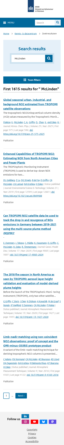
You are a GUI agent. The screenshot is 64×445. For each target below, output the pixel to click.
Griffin (32, 122)
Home (6, 33)
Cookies (32, 437)
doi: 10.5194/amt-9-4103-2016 (42, 374)
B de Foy (36, 180)
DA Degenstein (10, 363)
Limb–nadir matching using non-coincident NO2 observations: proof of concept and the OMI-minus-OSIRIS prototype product (30, 341)
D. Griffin (52, 242)
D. (37, 122)
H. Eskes (17, 246)
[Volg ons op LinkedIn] (25, 416)
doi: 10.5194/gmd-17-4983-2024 (26, 254)
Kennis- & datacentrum (26, 33)
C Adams (7, 359)
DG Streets (26, 180)
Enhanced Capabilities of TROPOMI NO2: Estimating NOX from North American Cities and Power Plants (30, 158)
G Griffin (7, 301)
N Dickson (31, 301)
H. (58, 122)
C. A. (26, 122)
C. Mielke (29, 242)
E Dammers (27, 305)
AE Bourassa (44, 359)
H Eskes (39, 184)
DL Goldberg (9, 180)
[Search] (58, 23)
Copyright (32, 429)
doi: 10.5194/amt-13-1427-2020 (32, 316)
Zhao (41, 122)
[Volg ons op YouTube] (34, 422)
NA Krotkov (29, 184)
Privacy (32, 433)
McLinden (18, 122)
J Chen (23, 301)
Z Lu (18, 180)
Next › (21, 395)
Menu (11, 22)
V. (12, 122)
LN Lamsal (18, 184)
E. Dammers (8, 242)
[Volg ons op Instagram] (25, 422)
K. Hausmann (40, 242)
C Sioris (15, 301)
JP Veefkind (16, 305)
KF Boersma (52, 363)
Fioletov (6, 122)
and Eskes (51, 122)
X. (45, 122)
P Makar (51, 305)
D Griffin (45, 180)
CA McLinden (40, 305)
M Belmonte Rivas (38, 363)
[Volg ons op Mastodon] (52, 422)
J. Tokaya (19, 242)
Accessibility (32, 441)
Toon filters (34, 79)
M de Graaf (53, 301)
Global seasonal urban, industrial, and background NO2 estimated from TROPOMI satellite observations (30, 104)
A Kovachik (42, 301)
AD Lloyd (55, 359)
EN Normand (18, 359)
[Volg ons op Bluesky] (43, 422)
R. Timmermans (29, 246)
